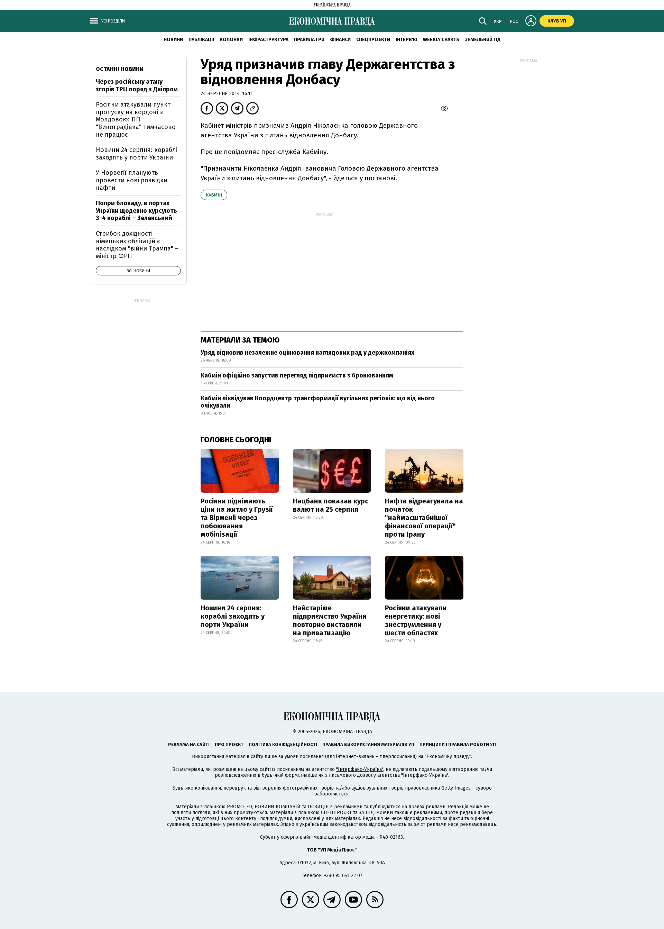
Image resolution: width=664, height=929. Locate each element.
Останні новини (120, 69)
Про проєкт (229, 744)
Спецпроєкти (373, 40)
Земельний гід (483, 40)
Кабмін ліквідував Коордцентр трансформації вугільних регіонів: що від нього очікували (318, 402)
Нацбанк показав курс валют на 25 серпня (330, 505)
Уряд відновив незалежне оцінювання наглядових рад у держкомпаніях (307, 352)
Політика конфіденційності (283, 744)
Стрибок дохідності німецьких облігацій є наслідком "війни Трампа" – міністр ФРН (137, 245)
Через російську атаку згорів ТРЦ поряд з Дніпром (137, 85)
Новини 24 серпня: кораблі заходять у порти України (233, 616)
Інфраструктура (268, 40)
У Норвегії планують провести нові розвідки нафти (131, 180)
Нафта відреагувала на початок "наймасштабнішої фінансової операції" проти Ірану (424, 517)
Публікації (201, 40)
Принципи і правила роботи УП (457, 744)
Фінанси (340, 40)
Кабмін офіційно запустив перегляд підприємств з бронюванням (297, 375)
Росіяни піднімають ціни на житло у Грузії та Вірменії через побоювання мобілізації (237, 517)
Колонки (231, 40)
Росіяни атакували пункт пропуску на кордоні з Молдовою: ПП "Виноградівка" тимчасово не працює (136, 119)
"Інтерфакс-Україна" (359, 769)
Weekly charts (441, 40)
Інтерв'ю (406, 40)
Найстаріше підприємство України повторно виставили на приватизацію (330, 620)
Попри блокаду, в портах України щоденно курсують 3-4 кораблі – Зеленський (136, 210)
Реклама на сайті (189, 744)
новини (173, 40)
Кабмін (214, 195)
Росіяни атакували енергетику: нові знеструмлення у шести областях (416, 620)
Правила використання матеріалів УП (368, 744)
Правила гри (309, 40)
